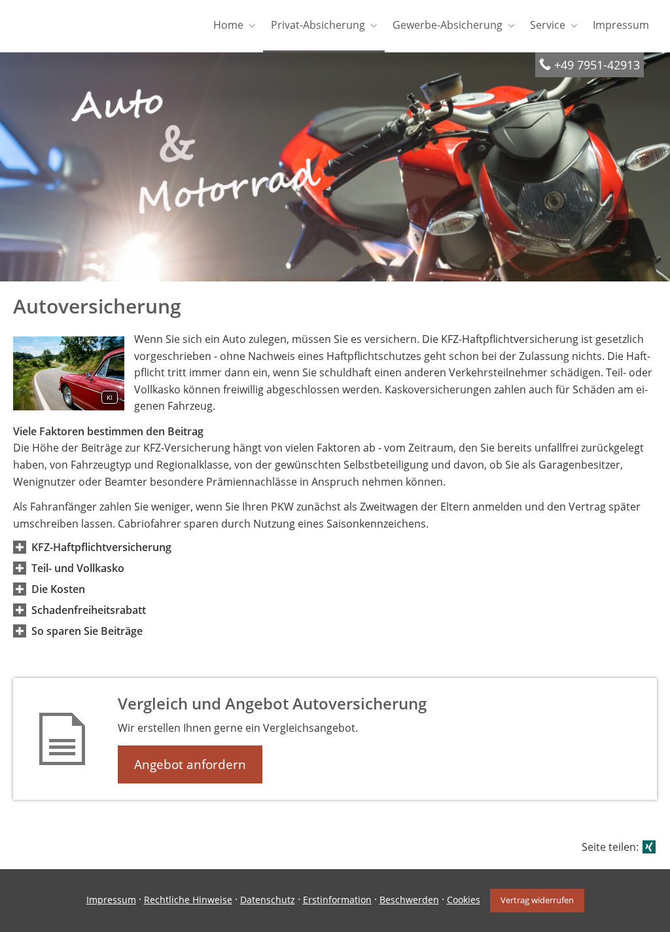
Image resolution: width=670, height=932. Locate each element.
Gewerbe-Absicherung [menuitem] (447, 25)
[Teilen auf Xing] (649, 846)
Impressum (111, 899)
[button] (101, 547)
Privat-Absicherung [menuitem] (318, 25)
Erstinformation (337, 899)
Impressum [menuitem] (621, 25)
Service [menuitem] (547, 25)
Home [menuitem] (228, 25)
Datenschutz (267, 899)
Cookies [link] (463, 899)
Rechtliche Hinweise (188, 899)
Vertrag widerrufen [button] (537, 900)
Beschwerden (409, 899)
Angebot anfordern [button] (190, 764)
